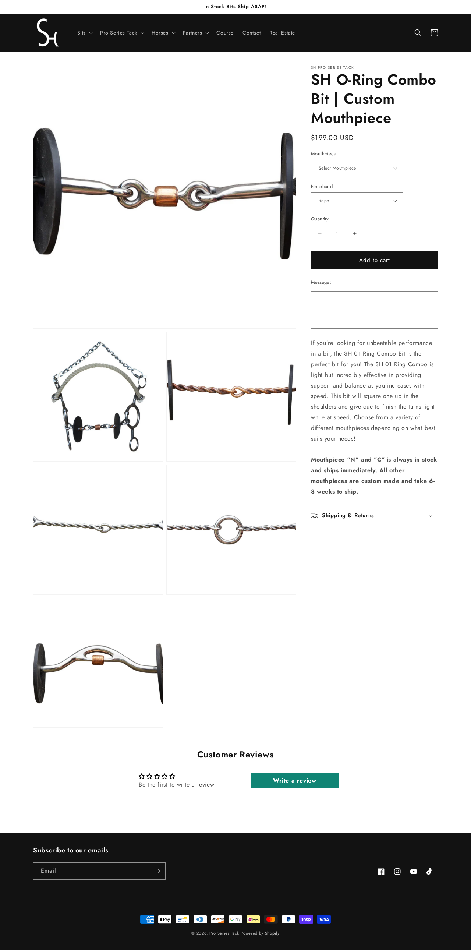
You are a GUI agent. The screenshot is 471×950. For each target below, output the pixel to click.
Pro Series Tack (224, 933)
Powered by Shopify (260, 933)
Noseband (322, 186)
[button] (84, 32)
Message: (321, 281)
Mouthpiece (323, 153)
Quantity (320, 218)
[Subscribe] (157, 871)
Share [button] (326, 538)
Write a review (294, 780)
